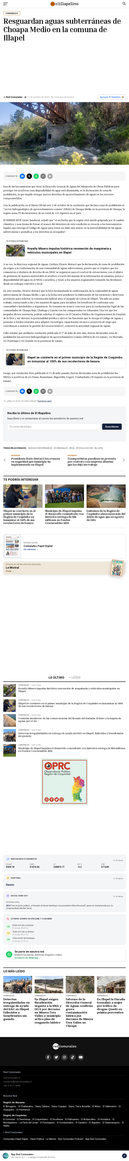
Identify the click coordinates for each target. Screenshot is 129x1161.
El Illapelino (95, 1122)
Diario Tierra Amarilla (79, 1106)
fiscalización (85, 448)
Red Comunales (14, 97)
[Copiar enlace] (50, 176)
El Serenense (23, 1119)
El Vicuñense (56, 1119)
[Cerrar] (124, 1155)
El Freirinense (23, 1109)
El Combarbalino (65, 1122)
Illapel (99, 448)
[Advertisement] (64, 68)
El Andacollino (88, 1119)
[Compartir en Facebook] (22, 176)
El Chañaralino (26, 1106)
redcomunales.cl (11, 1078)
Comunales (61, 448)
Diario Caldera (42, 1106)
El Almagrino (9, 1106)
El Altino (96, 1106)
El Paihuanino (72, 1119)
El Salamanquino (111, 1122)
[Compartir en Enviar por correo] (43, 176)
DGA (72, 448)
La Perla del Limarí (29, 1122)
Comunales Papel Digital (15, 1139)
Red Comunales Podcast (70, 1139)
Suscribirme (112, 426)
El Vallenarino (110, 1106)
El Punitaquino (47, 1122)
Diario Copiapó (59, 1106)
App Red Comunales (95, 1139)
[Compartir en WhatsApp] (36, 176)
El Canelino (81, 1122)
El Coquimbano (40, 1119)
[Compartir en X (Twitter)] (29, 176)
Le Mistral (51, 1139)
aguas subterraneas (40, 448)
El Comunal (9, 1119)
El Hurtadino (104, 1119)
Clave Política (37, 1139)
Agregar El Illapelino (110, 97)
